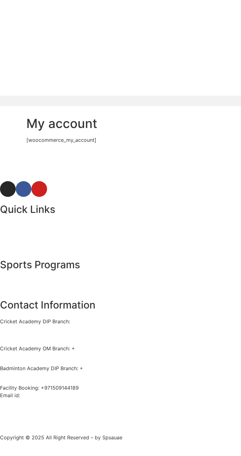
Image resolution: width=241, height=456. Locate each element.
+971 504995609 (20, 329)
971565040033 (93, 348)
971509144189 (100, 368)
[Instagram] (8, 189)
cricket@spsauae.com (48, 395)
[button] (120, 101)
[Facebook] (23, 189)
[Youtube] (39, 189)
